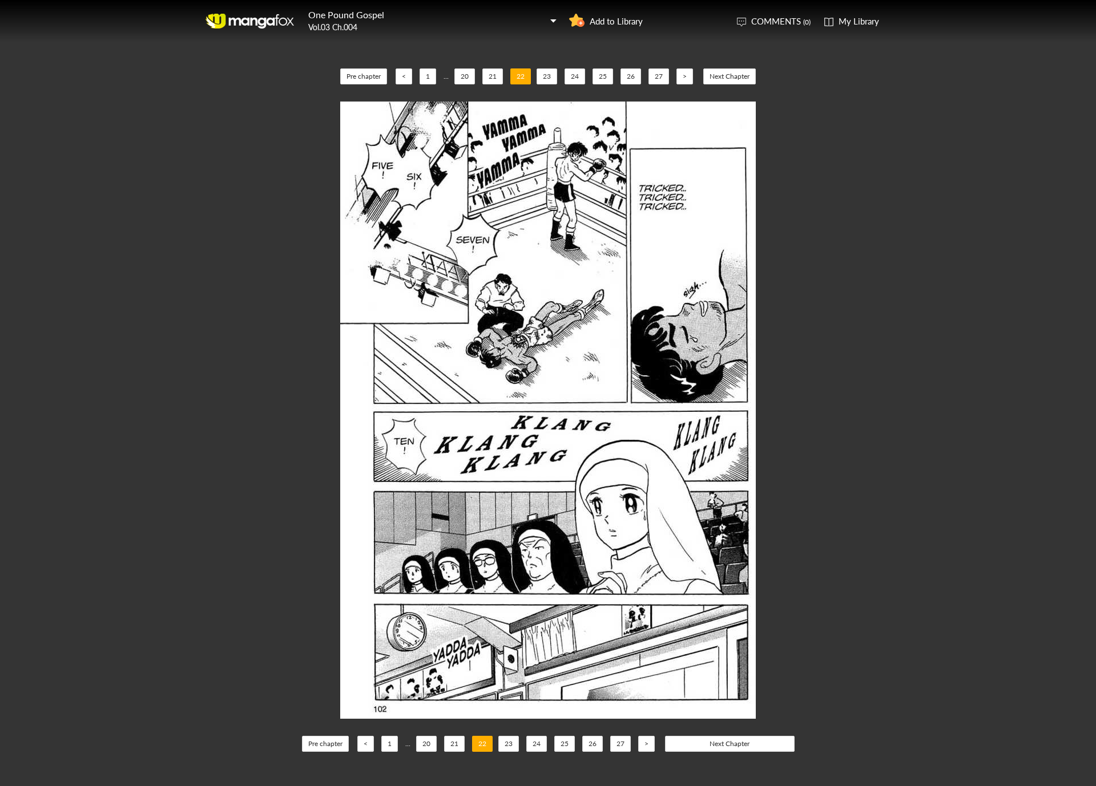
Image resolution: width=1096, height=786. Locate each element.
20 (465, 76)
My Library (859, 21)
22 (521, 76)
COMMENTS (781, 21)
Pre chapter (363, 76)
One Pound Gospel (346, 14)
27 (659, 76)
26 (631, 76)
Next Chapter (730, 76)
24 (575, 76)
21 (493, 76)
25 (603, 76)
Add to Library (616, 21)
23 (547, 76)
